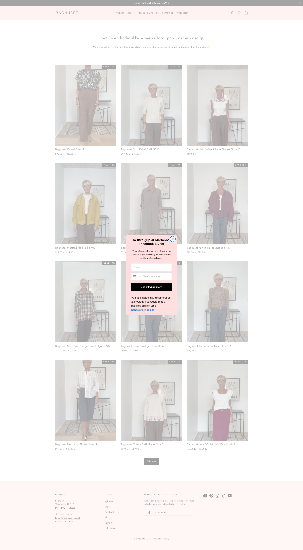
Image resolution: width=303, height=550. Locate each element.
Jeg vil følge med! (151, 287)
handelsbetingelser (142, 310)
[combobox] (136, 276)
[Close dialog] (172, 239)
